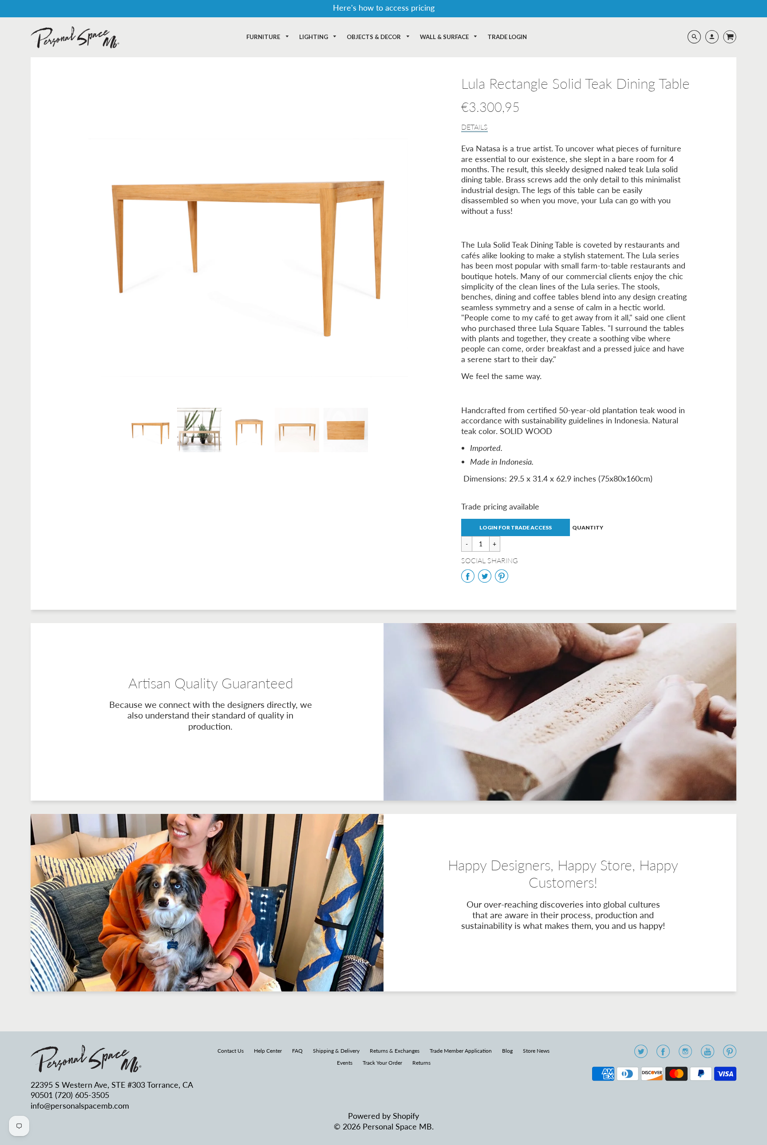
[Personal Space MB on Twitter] (641, 1054)
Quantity (587, 527)
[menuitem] (268, 37)
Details (474, 126)
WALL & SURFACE (445, 36)
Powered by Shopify (383, 1116)
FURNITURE (263, 36)
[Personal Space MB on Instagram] (685, 1054)
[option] (248, 235)
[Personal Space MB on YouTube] (707, 1054)
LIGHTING (314, 36)
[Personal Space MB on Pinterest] (729, 1054)
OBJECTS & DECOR (374, 36)
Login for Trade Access (515, 527)
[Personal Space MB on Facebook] (663, 1054)
